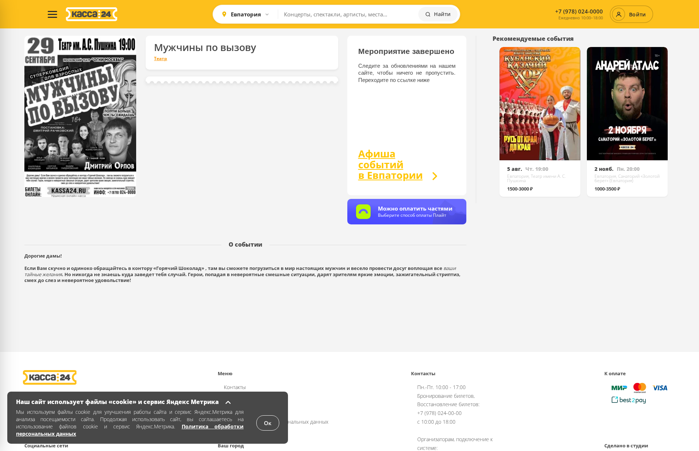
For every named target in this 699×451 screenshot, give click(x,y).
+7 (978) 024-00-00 (439, 412)
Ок (268, 423)
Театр (160, 58)
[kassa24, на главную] (91, 14)
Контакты (235, 387)
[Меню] (52, 14)
